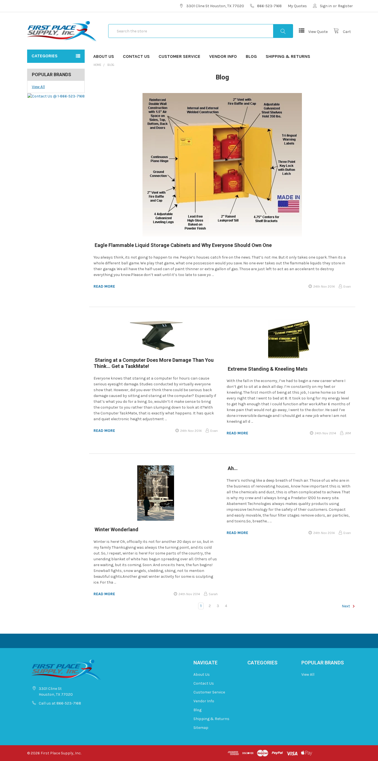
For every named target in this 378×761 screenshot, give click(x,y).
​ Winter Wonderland (116, 529)
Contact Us (136, 56)
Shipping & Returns (288, 56)
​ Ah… (232, 468)
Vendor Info (223, 56)
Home (97, 65)
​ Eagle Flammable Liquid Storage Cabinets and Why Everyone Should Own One (183, 245)
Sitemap (200, 727)
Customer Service (179, 56)
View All (38, 86)
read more (104, 286)
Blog (251, 56)
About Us (103, 56)
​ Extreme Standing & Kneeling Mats (267, 369)
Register (345, 6)
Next (346, 606)
